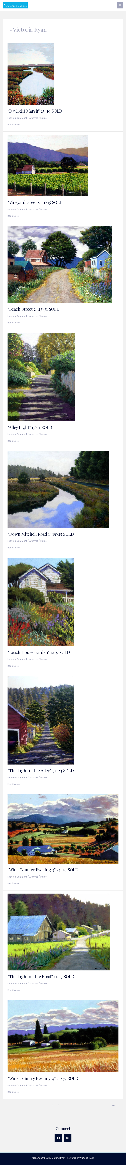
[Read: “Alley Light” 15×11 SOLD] (41, 376)
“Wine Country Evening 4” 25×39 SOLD (43, 1078)
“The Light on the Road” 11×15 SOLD (41, 976)
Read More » (14, 125)
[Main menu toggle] (120, 5)
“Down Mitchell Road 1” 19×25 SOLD (41, 534)
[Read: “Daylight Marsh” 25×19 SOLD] (31, 74)
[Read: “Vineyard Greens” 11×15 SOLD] (48, 165)
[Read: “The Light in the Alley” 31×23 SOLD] (41, 720)
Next (116, 1105)
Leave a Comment (17, 118)
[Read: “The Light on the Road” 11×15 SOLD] (59, 931)
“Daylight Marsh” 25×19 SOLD (35, 111)
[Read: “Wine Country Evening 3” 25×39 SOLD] (63, 829)
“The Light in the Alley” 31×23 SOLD (41, 770)
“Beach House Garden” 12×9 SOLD (39, 652)
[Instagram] (67, 1138)
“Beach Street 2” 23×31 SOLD (34, 309)
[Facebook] (58, 1138)
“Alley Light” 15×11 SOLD (30, 427)
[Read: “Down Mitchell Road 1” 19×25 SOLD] (58, 489)
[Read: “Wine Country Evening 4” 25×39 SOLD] (63, 1036)
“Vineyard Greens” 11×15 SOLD (35, 202)
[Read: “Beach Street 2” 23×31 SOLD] (60, 264)
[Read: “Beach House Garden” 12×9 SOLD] (41, 601)
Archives (33, 118)
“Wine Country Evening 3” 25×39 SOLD (43, 869)
